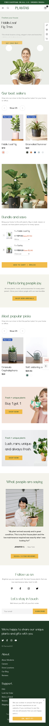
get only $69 (12, 42)
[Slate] (38, 152)
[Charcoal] (27, 152)
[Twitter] (37, 588)
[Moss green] (27, 375)
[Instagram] (29, 588)
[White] (7, 152)
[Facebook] (20, 588)
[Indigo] (35, 152)
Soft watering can (35, 367)
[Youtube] (16, 640)
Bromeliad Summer (36, 144)
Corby (20, 246)
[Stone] (42, 152)
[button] (24, 556)
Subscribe (40, 611)
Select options (15, 138)
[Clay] (31, 152)
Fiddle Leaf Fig (9, 144)
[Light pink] (3, 152)
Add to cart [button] (15, 361)
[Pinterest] (12, 588)
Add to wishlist (10, 138)
